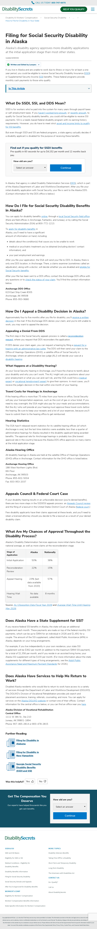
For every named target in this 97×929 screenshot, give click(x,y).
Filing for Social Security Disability (17, 876)
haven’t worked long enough (52, 112)
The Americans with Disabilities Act (61, 873)
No (40, 781)
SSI (41, 76)
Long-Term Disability (56, 868)
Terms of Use (41, 925)
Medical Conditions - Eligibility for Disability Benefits (17, 865)
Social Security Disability (55, 17)
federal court (82, 506)
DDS (73, 183)
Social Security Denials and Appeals (18, 882)
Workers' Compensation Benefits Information (22, 901)
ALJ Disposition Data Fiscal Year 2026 (33, 605)
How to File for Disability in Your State (22, 20)
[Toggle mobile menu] (92, 9)
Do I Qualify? (53, 882)
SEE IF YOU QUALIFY (73, 9)
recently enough (78, 112)
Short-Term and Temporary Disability (62, 863)
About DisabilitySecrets (57, 892)
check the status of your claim (40, 279)
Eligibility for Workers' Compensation (19, 896)
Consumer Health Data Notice (81, 925)
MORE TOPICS (54, 848)
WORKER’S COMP (12, 891)
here (84, 704)
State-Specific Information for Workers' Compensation (25, 906)
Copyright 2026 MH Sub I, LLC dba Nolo (13, 917)
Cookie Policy (67, 925)
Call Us (51, 887)
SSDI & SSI (9, 848)
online (44, 216)
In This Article (17, 88)
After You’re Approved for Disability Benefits (21, 887)
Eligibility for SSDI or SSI (14, 858)
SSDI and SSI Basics (12, 853)
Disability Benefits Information (16, 871)
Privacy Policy (60, 925)
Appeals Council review (78, 503)
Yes (28, 781)
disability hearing (14, 359)
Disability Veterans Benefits (58, 853)
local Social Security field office (74, 216)
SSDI (87, 73)
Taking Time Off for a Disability (59, 858)
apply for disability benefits (22, 229)
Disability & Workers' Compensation (22, 17)
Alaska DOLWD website (33, 700)
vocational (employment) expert (30, 381)
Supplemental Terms (50, 925)
